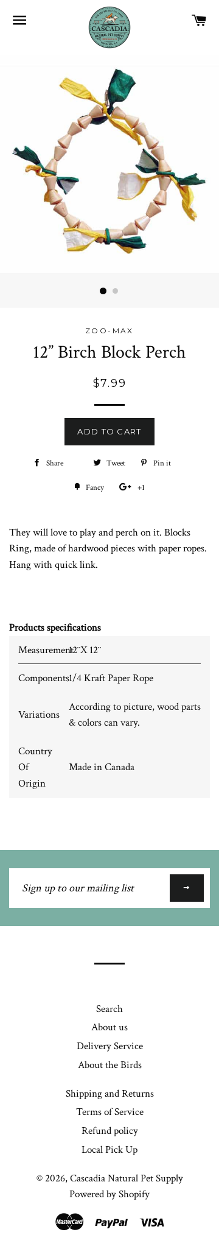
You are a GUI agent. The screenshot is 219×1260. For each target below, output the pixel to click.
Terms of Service (110, 1112)
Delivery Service (110, 1046)
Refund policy (110, 1131)
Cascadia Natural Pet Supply (126, 1178)
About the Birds (110, 1065)
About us (109, 1027)
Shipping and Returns (110, 1093)
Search (109, 1009)
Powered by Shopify (109, 1194)
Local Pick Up (109, 1149)
